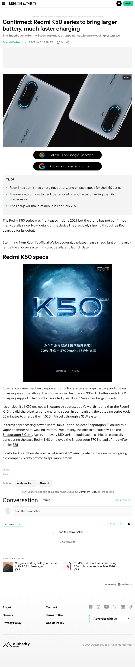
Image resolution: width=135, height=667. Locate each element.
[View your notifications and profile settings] (128, 524)
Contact (51, 607)
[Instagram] (98, 607)
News (6, 469)
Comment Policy (88, 491)
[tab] (12, 524)
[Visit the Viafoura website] (124, 584)
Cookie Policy (55, 623)
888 (15, 445)
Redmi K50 (17, 220)
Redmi (6, 474)
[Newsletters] (123, 607)
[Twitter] (114, 607)
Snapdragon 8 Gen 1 (17, 435)
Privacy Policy (12, 623)
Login (128, 3)
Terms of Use (54, 615)
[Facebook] (90, 607)
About (7, 607)
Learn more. (98, 17)
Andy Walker (13, 42)
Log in (118, 500)
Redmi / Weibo (103, 268)
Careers (8, 615)
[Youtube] (106, 607)
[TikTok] (130, 607)
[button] (67, 3)
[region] (67, 542)
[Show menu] (3, 3)
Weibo (54, 242)
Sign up (126, 500)
